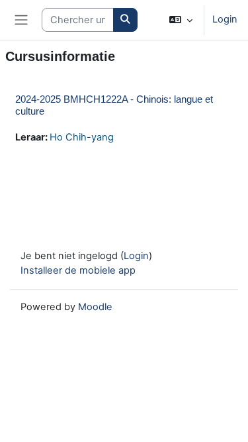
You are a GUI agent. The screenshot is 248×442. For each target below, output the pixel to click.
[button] (181, 20)
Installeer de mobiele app (78, 270)
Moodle (95, 307)
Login (224, 19)
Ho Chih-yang (82, 137)
